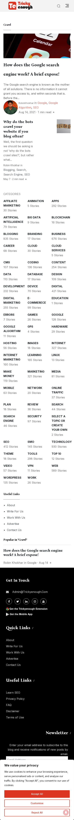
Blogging (9, 170)
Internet (59, 343)
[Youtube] (43, 601)
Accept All (37, 793)
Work (32, 477)
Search (21, 170)
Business (59, 234)
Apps (55, 201)
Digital (57, 286)
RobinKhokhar (26, 103)
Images (33, 343)
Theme (8, 453)
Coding (33, 262)
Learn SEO (13, 692)
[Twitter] (18, 601)
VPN (30, 465)
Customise (37, 803)
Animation (36, 201)
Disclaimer (12, 711)
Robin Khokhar (11, 165)
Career (8, 245)
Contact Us (14, 530)
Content (59, 262)
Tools (32, 453)
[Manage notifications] (66, 812)
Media (56, 371)
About (11, 505)
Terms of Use (15, 717)
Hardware (60, 326)
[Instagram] (35, 601)
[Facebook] (9, 601)
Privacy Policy (15, 698)
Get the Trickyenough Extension (28, 608)
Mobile (8, 388)
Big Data (34, 217)
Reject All (37, 812)
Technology (62, 441)
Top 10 (56, 453)
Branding (35, 234)
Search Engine (13, 174)
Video (7, 465)
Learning (34, 355)
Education (60, 298)
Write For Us (15, 511)
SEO (36, 107)
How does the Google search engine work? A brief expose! (33, 552)
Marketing (36, 371)
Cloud (32, 245)
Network (35, 388)
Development (14, 286)
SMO (31, 441)
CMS (6, 262)
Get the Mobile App (21, 614)
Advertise (13, 523)
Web (55, 465)
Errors (8, 314)
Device (33, 286)
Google (42, 103)
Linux (56, 355)
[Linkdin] (26, 601)
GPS (30, 326)
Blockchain (61, 217)
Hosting (10, 343)
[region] (37, 790)
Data (7, 274)
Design (57, 274)
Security (35, 416)
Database (35, 274)
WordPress (12, 477)
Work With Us (16, 517)
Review (33, 404)
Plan (7, 404)
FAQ (9, 705)
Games (33, 314)
